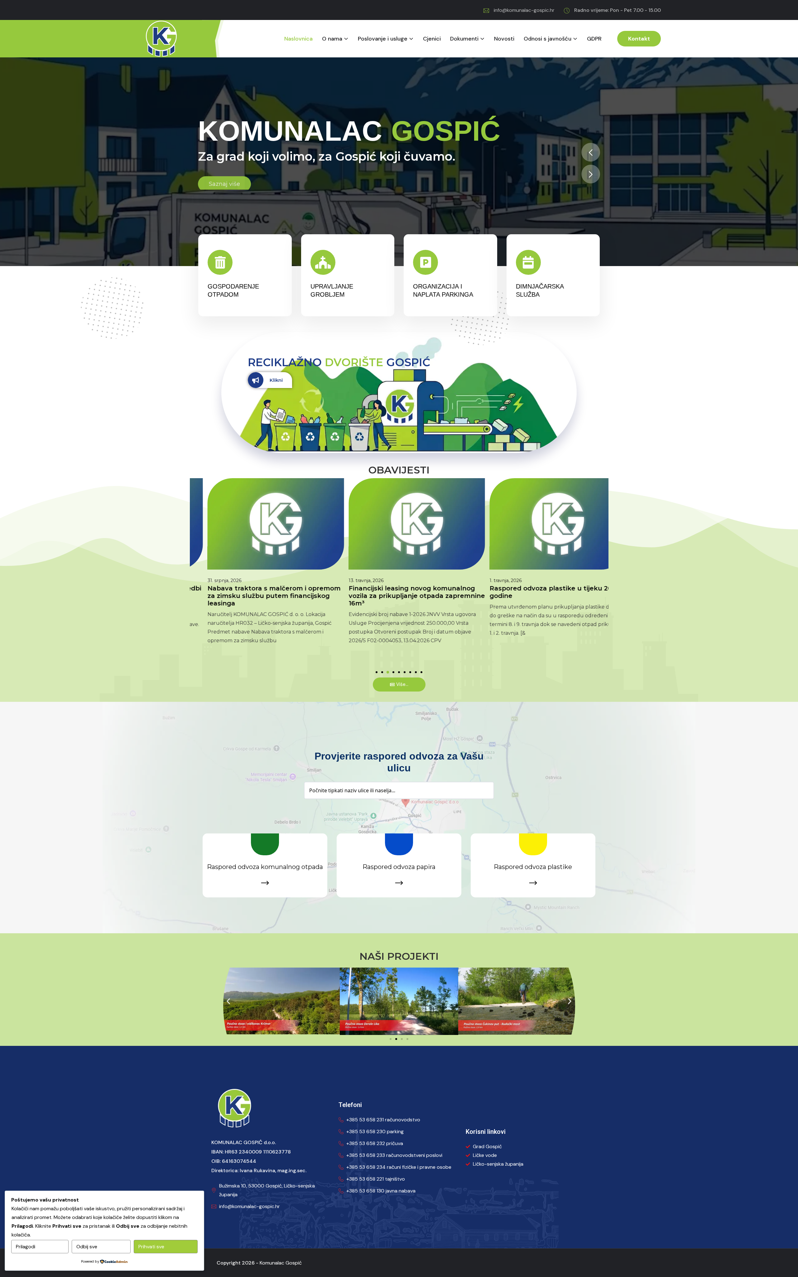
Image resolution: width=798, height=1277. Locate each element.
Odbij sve (86, 1246)
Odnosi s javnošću (547, 38)
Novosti (504, 38)
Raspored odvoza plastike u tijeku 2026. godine (537, 592)
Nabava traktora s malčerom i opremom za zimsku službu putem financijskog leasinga (256, 596)
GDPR (594, 38)
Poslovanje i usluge (382, 38)
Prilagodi (25, 1246)
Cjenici (432, 38)
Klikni (276, 380)
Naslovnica (298, 38)
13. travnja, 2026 (348, 580)
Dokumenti (464, 38)
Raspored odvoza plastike (533, 867)
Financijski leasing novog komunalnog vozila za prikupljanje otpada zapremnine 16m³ (399, 596)
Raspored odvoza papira (399, 867)
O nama (332, 38)
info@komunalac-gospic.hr (524, 10)
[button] (590, 152)
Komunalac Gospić (281, 1263)
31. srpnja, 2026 (207, 580)
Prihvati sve (151, 1246)
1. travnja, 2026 (488, 580)
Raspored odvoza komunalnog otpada (265, 867)
